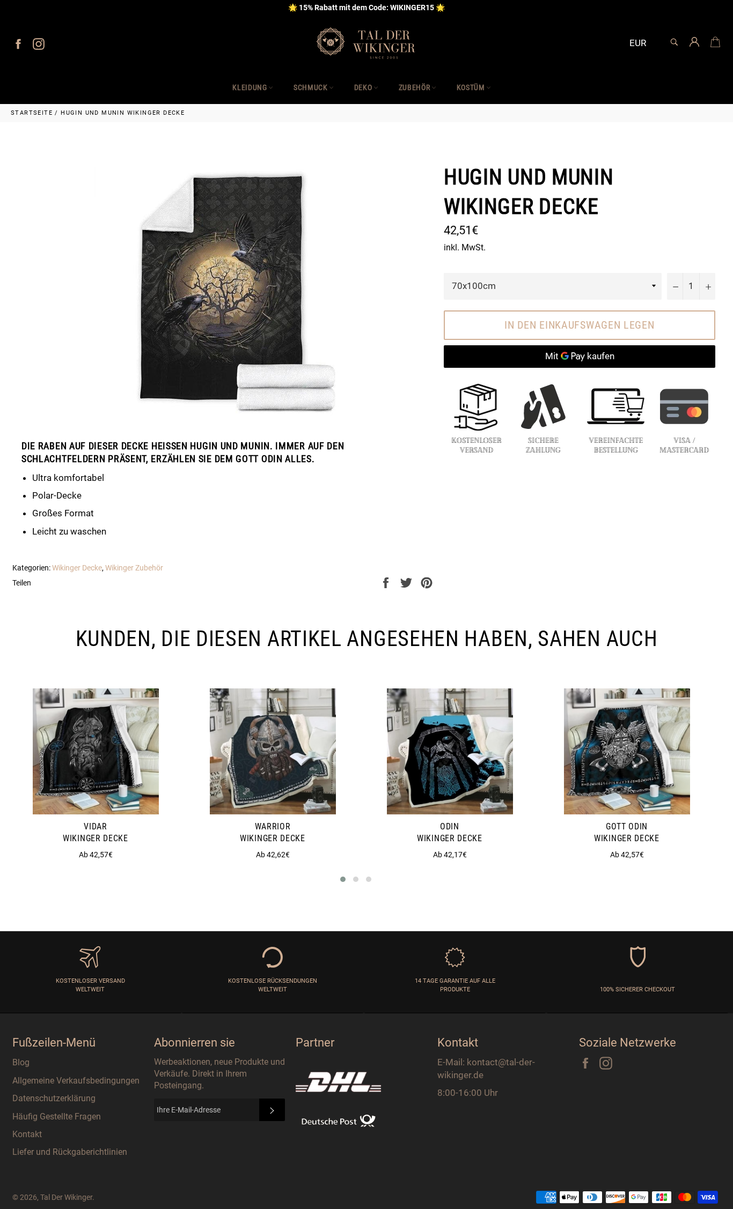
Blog (21, 1062)
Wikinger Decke (77, 567)
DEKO (363, 87)
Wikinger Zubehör (134, 567)
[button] (342, 879)
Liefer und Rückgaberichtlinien (69, 1152)
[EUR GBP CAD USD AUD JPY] (642, 44)
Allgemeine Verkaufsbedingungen (76, 1081)
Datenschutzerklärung (54, 1098)
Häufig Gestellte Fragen (56, 1116)
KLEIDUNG (249, 87)
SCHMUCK (311, 87)
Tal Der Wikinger (66, 1197)
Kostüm (471, 87)
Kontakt (27, 1134)
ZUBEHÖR (414, 87)
